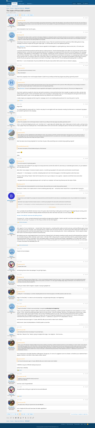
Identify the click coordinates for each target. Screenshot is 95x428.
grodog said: (20, 184)
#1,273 (86, 274)
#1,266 (86, 117)
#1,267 (86, 129)
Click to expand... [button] (52, 207)
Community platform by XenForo (48, 426)
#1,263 (86, 65)
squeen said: (20, 68)
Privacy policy (77, 424)
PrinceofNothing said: (22, 146)
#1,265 (86, 104)
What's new (21, 3)
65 (22, 15)
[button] (25, 3)
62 (15, 15)
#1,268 (86, 158)
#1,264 (86, 79)
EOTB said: (20, 35)
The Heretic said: (21, 119)
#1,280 (86, 399)
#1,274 (86, 288)
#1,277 (86, 340)
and (23, 222)
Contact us (63, 424)
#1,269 (86, 193)
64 (19, 15)
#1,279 (86, 386)
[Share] (84, 18)
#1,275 (86, 303)
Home (9, 3)
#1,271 (86, 248)
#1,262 (86, 32)
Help (82, 424)
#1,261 (86, 17)
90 (28, 15)
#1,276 (86, 327)
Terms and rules (69, 424)
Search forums (15, 6)
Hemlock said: (21, 20)
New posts (8, 6)
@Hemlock (22, 46)
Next (31, 15)
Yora (8, 12)
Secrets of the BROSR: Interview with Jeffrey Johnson (29, 215)
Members (29, 3)
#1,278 (86, 373)
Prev (9, 15)
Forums (14, 3)
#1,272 (86, 261)
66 (24, 15)
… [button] (13, 15)
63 (17, 15)
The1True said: (21, 329)
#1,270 (86, 225)
